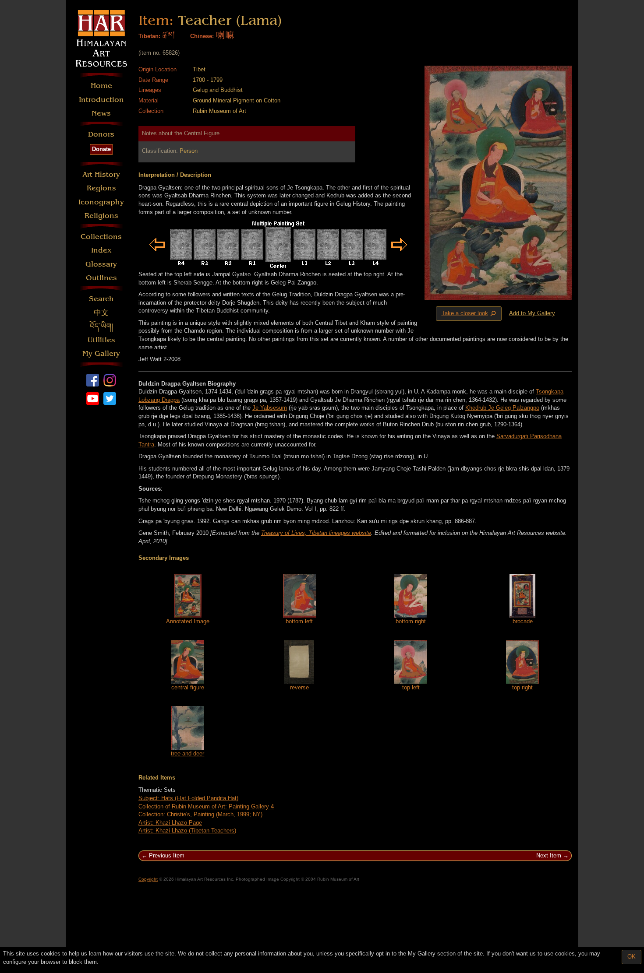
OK (631, 956)
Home (101, 85)
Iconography (101, 202)
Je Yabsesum (269, 407)
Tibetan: (149, 36)
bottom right (411, 621)
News (101, 113)
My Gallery (101, 353)
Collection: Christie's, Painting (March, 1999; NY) (200, 814)
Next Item (548, 855)
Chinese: (202, 36)
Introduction (101, 99)
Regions (101, 188)
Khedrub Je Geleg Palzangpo (502, 407)
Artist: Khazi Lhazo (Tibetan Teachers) (187, 830)
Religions (101, 215)
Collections (101, 236)
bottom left (299, 621)
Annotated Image (187, 621)
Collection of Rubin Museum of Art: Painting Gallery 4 (206, 806)
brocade (523, 621)
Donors (101, 134)
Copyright (148, 879)
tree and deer (187, 753)
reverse (299, 687)
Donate (101, 149)
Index (101, 250)
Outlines (101, 278)
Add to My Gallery (532, 313)
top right (522, 687)
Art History (101, 174)
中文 (101, 313)
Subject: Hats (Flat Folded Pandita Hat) (188, 798)
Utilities (101, 340)
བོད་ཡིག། (101, 326)
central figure (187, 687)
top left (411, 687)
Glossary (101, 264)
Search (101, 299)
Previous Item (166, 855)
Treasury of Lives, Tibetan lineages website (316, 533)
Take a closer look (470, 314)
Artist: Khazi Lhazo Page (170, 822)
